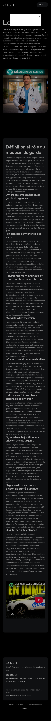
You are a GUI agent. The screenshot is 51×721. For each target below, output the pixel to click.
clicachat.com (25, 22)
